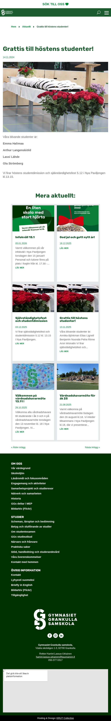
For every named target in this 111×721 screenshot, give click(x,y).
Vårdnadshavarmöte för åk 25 (77, 397)
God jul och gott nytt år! (77, 237)
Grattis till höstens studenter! (74, 319)
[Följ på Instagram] (55, 635)
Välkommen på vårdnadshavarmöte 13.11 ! (30, 398)
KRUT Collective (65, 718)
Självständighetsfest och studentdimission (31, 319)
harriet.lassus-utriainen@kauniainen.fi (55, 657)
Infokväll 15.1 (25, 237)
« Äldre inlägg (18, 447)
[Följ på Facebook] (49, 635)
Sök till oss (53, 4)
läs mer (19, 267)
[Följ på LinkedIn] (61, 635)
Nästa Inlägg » (92, 447)
